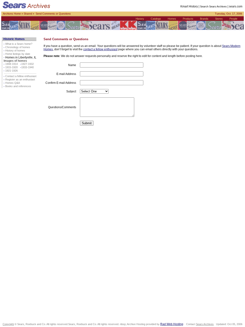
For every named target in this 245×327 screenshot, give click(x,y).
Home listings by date (17, 53)
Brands (204, 18)
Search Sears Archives (213, 6)
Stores (219, 18)
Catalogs (156, 18)
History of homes (15, 50)
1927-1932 (27, 63)
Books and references (18, 86)
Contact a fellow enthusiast (20, 76)
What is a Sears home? (18, 43)
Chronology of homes (17, 47)
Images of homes (15, 60)
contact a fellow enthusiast (100, 49)
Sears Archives (205, 324)
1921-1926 (11, 70)
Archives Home (12, 13)
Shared (28, 13)
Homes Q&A (12, 82)
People (233, 18)
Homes (172, 18)
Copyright (8, 324)
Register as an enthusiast (20, 79)
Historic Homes (14, 39)
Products (188, 18)
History (140, 18)
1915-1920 (11, 67)
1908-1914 (11, 63)
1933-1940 (27, 67)
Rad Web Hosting (171, 324)
